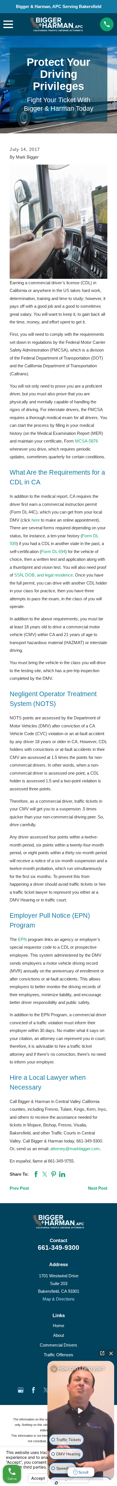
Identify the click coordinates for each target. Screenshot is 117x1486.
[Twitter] (46, 1390)
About (58, 1335)
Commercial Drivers (58, 1345)
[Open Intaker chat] (56, 1482)
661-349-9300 (58, 1247)
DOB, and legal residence (49, 575)
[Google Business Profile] (21, 1390)
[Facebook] (33, 1390)
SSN (18, 575)
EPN (22, 939)
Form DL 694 (53, 551)
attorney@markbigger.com (75, 1148)
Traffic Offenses (58, 1354)
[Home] (56, 24)
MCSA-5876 (86, 441)
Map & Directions (59, 1298)
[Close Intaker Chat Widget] (111, 1353)
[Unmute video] (81, 1410)
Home (58, 1325)
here (36, 520)
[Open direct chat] (102, 1353)
